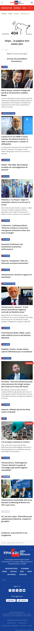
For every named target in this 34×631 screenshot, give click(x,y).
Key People (7, 358)
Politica (31, 8)
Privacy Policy (11, 623)
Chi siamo (23, 626)
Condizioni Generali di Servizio (17, 620)
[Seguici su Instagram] (13, 590)
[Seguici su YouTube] (24, 590)
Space (29, 571)
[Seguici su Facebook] (10, 590)
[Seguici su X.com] (17, 590)
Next (4, 419)
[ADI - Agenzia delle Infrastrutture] (17, 553)
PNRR (10, 14)
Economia (17, 8)
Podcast (24, 600)
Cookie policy (22, 623)
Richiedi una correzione (10, 626)
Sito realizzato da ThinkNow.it (24, 630)
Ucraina (16, 14)
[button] (2, 2)
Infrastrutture (6, 8)
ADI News (6, 160)
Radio (12, 600)
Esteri (24, 8)
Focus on (23, 574)
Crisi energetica (26, 14)
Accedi (30, 626)
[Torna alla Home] (17, 2)
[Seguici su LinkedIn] (20, 590)
